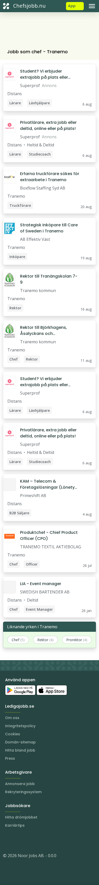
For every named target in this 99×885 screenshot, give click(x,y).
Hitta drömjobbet (21, 817)
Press (10, 758)
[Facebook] (27, 840)
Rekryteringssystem (23, 791)
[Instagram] (7, 840)
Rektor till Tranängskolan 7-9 (48, 279)
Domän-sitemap (20, 742)
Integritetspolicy (20, 725)
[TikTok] (38, 840)
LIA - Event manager (40, 584)
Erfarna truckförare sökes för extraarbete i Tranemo (49, 177)
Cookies (12, 734)
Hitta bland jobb (20, 750)
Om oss (12, 717)
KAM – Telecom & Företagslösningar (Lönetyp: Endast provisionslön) (49, 484)
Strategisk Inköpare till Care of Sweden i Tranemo (49, 228)
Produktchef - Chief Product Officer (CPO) (49, 535)
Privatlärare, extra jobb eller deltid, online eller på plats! (48, 125)
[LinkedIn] (17, 840)
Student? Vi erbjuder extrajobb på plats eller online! (44, 74)
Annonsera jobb (20, 783)
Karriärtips (15, 825)
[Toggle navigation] (92, 6)
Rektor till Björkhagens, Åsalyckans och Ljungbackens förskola (43, 331)
